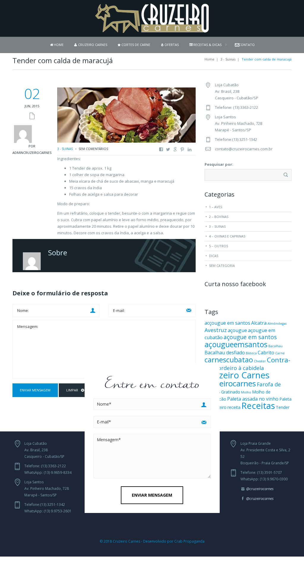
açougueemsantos (236, 344)
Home (209, 59)
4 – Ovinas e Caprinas (227, 236)
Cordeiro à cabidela (239, 368)
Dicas (213, 256)
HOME (59, 44)
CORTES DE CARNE (135, 44)
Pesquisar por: (219, 164)
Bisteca (251, 353)
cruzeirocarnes (230, 383)
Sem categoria (222, 265)
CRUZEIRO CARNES (92, 44)
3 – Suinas (217, 226)
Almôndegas (276, 323)
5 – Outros (218, 246)
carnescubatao (229, 359)
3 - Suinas (228, 59)
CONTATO (247, 44)
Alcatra (259, 323)
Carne (280, 353)
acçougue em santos (227, 323)
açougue (237, 330)
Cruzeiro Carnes (237, 375)
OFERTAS (171, 44)
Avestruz (216, 330)
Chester (260, 361)
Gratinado (230, 392)
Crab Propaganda (189, 541)
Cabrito (266, 352)
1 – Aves (215, 207)
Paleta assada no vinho (252, 399)
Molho (246, 392)
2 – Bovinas (218, 216)
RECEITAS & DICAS (207, 44)
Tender (282, 407)
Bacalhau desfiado (225, 352)
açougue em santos (250, 337)
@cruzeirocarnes (260, 488)
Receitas (258, 405)
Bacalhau (275, 346)
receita (233, 407)
